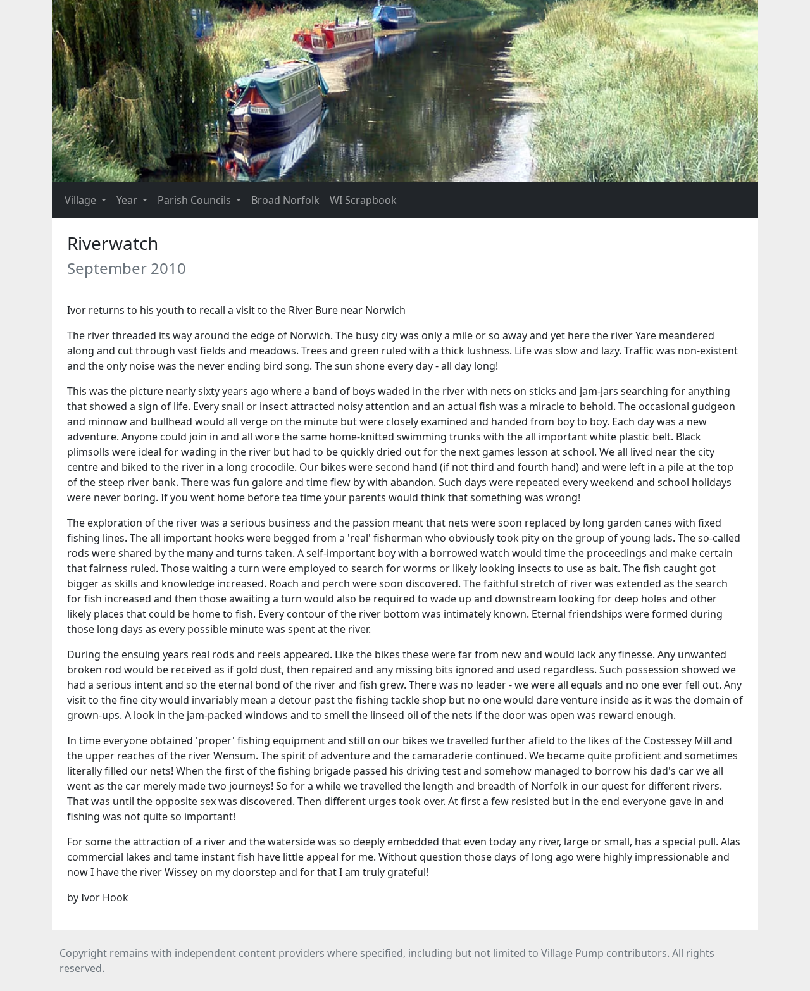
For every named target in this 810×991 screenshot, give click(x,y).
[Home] (405, 91)
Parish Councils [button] (196, 200)
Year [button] (128, 200)
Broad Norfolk (285, 200)
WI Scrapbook (363, 200)
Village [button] (82, 200)
